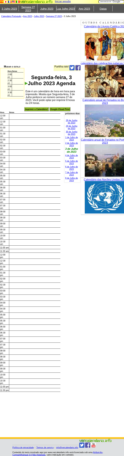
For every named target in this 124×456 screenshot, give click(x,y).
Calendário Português (11, 16)
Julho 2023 (46, 8)
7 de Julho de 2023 (71, 173)
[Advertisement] (40, 42)
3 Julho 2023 (9, 8)
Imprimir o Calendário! (36, 109)
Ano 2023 (84, 8)
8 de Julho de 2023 (71, 179)
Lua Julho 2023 (66, 8)
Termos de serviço (45, 447)
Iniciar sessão (63, 1)
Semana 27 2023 (28, 9)
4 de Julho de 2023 (71, 156)
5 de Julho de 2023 (71, 162)
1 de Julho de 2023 (71, 138)
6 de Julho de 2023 (71, 168)
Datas (103, 8)
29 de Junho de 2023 (71, 127)
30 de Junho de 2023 (71, 132)
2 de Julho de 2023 (71, 144)
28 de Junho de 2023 (71, 121)
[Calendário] (36, 1)
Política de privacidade (23, 447)
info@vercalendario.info (67, 447)
